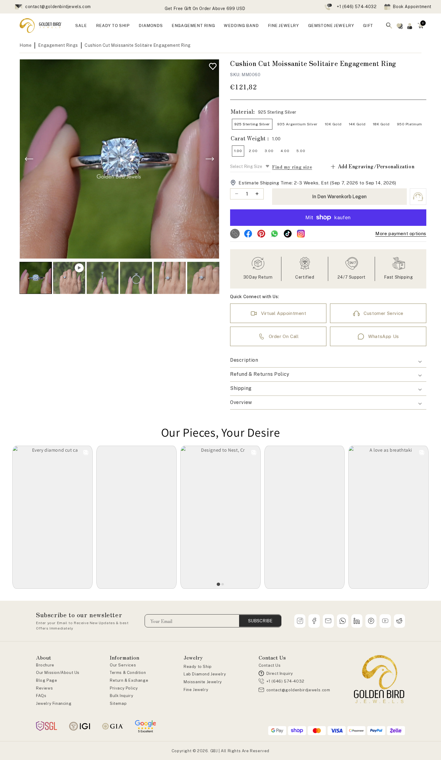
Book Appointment (412, 6)
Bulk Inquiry (121, 695)
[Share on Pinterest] (261, 233)
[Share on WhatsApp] (274, 233)
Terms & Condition (128, 672)
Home (26, 45)
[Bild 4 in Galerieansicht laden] (170, 278)
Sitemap (118, 703)
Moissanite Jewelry (203, 682)
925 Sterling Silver (252, 124)
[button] (421, 25)
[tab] (218, 584)
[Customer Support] (418, 196)
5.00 (300, 151)
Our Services (123, 665)
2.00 (253, 151)
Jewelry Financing (53, 703)
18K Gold (381, 124)
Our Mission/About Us (58, 672)
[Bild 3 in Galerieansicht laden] (136, 278)
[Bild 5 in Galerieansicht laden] (203, 278)
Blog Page (46, 680)
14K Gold (357, 124)
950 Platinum (409, 124)
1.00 (238, 151)
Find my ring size (292, 166)
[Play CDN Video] (69, 278)
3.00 (269, 151)
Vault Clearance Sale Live (205, 7)
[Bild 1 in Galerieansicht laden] (36, 278)
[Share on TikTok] (287, 233)
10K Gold (333, 124)
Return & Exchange (129, 680)
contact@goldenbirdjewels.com (58, 6)
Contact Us (270, 665)
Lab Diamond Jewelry (205, 674)
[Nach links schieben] (29, 159)
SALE (81, 25)
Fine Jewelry (196, 689)
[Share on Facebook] (248, 233)
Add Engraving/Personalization (372, 166)
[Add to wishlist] (211, 65)
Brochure (45, 665)
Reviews (44, 688)
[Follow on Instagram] (301, 233)
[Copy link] (235, 233)
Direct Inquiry (279, 673)
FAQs (41, 695)
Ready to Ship (198, 666)
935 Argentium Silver (297, 124)
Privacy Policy (124, 688)
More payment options (400, 233)
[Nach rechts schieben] (209, 159)
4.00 (284, 151)
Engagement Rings (58, 45)
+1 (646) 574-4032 (356, 6)
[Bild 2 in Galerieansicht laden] (103, 278)
